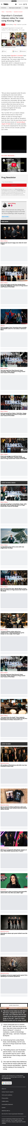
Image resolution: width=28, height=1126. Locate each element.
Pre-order (8, 155)
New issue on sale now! (15, 7)
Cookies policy (5, 1101)
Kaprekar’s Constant (18, 11)
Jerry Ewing (10, 24)
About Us (4, 1088)
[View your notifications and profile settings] (15, 4)
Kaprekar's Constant (17, 55)
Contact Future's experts (7, 1092)
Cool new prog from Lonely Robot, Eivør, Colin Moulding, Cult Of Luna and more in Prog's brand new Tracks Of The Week (14, 1042)
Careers (3, 1107)
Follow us (16, 51)
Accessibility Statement (7, 1104)
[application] (14, 143)
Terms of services (18, 189)
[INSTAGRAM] (12, 205)
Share (5, 51)
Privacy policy (5, 1098)
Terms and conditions (7, 1095)
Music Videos (9, 11)
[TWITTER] (9, 205)
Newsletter (24, 51)
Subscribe (20, 4)
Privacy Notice (20, 190)
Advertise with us (6, 1110)
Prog (15, 24)
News (3, 24)
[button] (2, 4)
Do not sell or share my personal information (12, 1113)
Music (3, 11)
